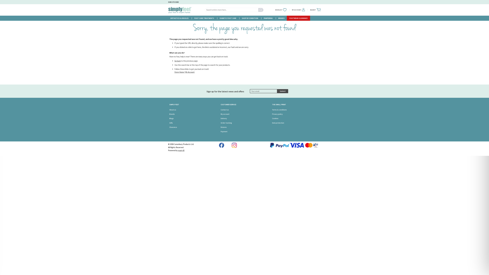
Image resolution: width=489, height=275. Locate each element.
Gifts (171, 123)
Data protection (278, 123)
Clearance (173, 127)
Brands (172, 114)
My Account (190, 72)
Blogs (171, 118)
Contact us (225, 110)
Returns (224, 127)
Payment (224, 131)
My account (225, 114)
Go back (177, 61)
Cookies (275, 118)
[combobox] (234, 10)
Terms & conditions (279, 110)
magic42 (181, 150)
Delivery (224, 118)
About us (172, 110)
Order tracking (226, 123)
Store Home (179, 72)
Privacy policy (277, 114)
